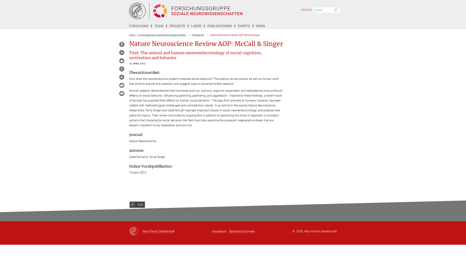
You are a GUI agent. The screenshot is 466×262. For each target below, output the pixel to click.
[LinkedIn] (122, 52)
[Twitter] (122, 69)
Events (244, 26)
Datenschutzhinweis (242, 231)
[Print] (122, 93)
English (306, 9)
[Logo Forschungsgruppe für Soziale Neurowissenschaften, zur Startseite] (197, 11)
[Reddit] (122, 60)
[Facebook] (122, 44)
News (260, 26)
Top (140, 205)
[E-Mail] (122, 85)
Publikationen (219, 26)
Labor (196, 26)
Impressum (219, 231)
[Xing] (122, 77)
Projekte (177, 26)
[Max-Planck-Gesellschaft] (136, 231)
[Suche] (335, 10)
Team (159, 26)
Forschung (139, 26)
